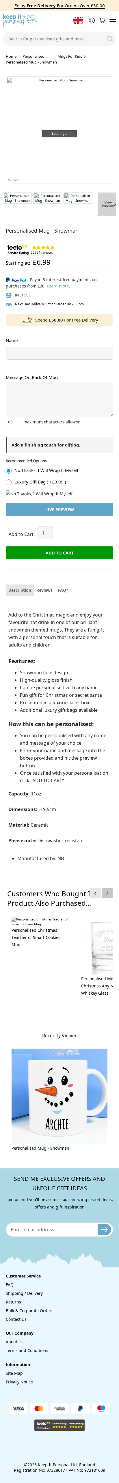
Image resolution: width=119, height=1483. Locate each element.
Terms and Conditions (27, 1350)
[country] (78, 20)
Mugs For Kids (69, 56)
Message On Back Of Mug (32, 377)
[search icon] (110, 39)
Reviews (44, 590)
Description (19, 590)
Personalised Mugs (37, 56)
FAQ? (63, 590)
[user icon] (91, 20)
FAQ (10, 1284)
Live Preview (59, 509)
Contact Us (16, 1319)
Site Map (14, 1373)
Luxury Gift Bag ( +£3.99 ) (40, 482)
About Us (14, 1341)
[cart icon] (102, 21)
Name (12, 340)
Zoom (14, 180)
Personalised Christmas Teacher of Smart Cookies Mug (36, 937)
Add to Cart (60, 553)
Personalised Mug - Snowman (40, 1148)
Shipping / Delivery (24, 1293)
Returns (13, 1302)
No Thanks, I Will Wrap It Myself (46, 470)
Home (11, 56)
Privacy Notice (19, 1382)
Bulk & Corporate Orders (29, 1310)
